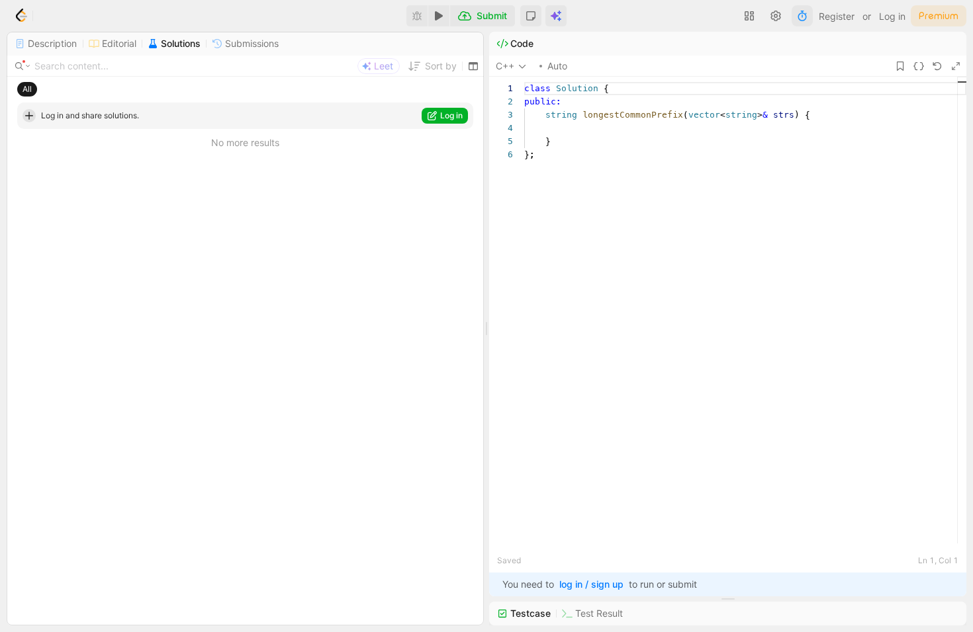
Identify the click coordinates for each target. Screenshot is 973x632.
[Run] (438, 15)
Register (837, 16)
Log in (892, 16)
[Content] (23, 66)
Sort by (441, 65)
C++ (505, 65)
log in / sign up (591, 584)
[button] (530, 15)
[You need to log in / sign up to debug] (417, 15)
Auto (557, 65)
